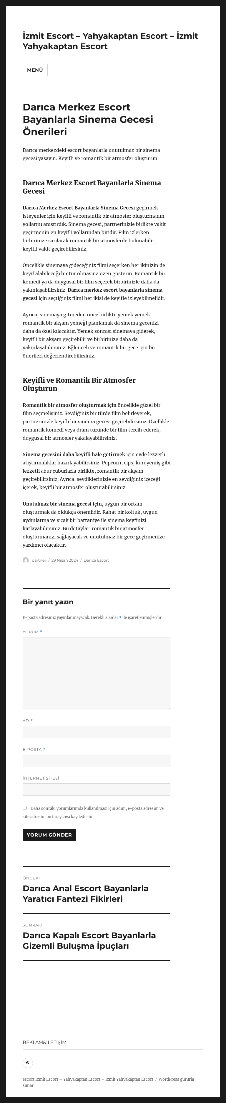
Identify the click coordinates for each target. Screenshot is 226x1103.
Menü (35, 70)
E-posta (34, 749)
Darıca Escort (96, 560)
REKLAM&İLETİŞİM (45, 1042)
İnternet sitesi (41, 778)
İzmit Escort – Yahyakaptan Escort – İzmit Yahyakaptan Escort (94, 1079)
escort (28, 1079)
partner (39, 560)
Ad (28, 720)
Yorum (33, 631)
